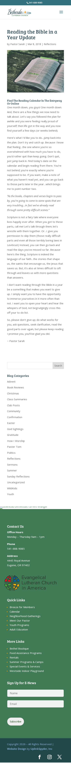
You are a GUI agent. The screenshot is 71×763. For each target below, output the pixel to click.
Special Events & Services (25, 666)
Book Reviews (15, 387)
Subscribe (15, 721)
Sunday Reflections (18, 476)
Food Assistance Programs (26, 653)
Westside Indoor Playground (27, 671)
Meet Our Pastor (20, 620)
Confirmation (14, 417)
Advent (11, 381)
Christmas (13, 393)
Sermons (12, 464)
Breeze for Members (22, 607)
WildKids (12, 488)
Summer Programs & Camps (26, 662)
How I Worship (16, 441)
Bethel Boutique (19, 648)
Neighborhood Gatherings (25, 616)
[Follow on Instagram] (49, 757)
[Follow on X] (59, 757)
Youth (10, 494)
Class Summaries (17, 399)
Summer (12, 470)
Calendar (15, 611)
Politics (11, 452)
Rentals (14, 657)
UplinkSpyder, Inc (41, 748)
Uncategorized (16, 482)
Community (13, 411)
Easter (11, 423)
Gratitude (12, 435)
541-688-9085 (35, 2)
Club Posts (13, 405)
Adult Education (19, 629)
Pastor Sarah (17, 44)
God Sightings (15, 429)
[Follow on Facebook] (39, 757)
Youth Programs (19, 625)
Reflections (50, 44)
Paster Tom (14, 446)
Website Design (16, 748)
